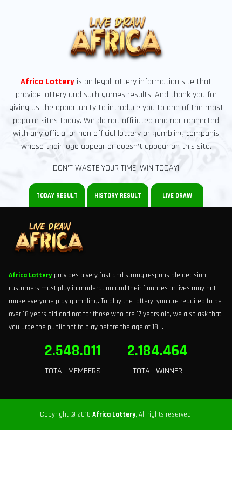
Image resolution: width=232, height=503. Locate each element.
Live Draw (177, 196)
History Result (117, 196)
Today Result (57, 196)
